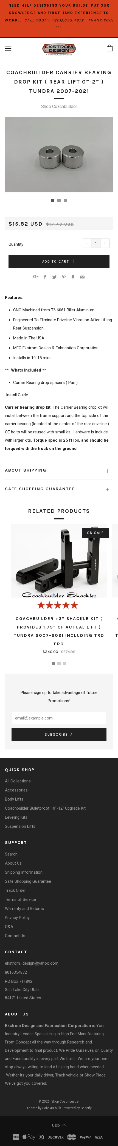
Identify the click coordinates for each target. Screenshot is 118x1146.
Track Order (15, 890)
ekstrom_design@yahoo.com (31, 963)
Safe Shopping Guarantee (28, 881)
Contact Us (15, 935)
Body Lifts (14, 799)
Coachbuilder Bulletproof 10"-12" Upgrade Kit (45, 808)
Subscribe (56, 734)
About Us (13, 863)
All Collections (18, 781)
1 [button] (53, 663)
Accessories (16, 790)
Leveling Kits (16, 817)
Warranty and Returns (24, 908)
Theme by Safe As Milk (44, 1108)
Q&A (9, 926)
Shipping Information (24, 872)
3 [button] (64, 663)
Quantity (16, 244)
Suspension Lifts (20, 826)
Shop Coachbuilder (59, 106)
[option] (59, 154)
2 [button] (59, 663)
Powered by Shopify (77, 1108)
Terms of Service (20, 899)
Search (11, 854)
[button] (52, 200)
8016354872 (16, 972)
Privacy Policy (17, 917)
